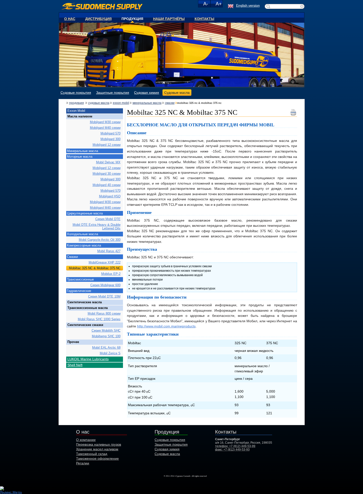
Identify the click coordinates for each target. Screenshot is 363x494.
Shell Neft (74, 365)
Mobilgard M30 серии (105, 122)
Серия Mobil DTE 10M (104, 296)
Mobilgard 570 (111, 133)
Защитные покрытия (112, 93)
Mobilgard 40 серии (107, 185)
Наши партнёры (169, 18)
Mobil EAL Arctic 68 (106, 347)
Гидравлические (79, 291)
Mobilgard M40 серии (105, 128)
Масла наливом (79, 116)
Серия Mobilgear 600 (105, 285)
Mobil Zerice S (110, 353)
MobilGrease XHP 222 (105, 262)
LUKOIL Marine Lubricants (88, 359)
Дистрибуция (98, 18)
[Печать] (293, 110)
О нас (69, 18)
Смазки (170, 103)
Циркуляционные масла (85, 213)
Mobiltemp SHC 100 (106, 336)
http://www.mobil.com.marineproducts (166, 326)
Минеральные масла (147, 103)
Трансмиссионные (80, 279)
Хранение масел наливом (97, 449)
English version (248, 5)
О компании (86, 440)
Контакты (204, 18)
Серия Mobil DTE (108, 219)
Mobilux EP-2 (111, 274)
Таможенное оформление (97, 458)
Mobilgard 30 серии (107, 173)
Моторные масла (79, 156)
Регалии (82, 463)
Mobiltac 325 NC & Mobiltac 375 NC (95, 268)
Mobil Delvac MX (108, 162)
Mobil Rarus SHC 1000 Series (99, 319)
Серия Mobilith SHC (106, 330)
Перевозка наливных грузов (98, 444)
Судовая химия (146, 93)
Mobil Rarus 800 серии (104, 313)
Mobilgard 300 (111, 139)
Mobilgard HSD (110, 196)
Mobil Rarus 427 (109, 251)
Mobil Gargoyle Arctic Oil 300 (100, 240)
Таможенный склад (91, 454)
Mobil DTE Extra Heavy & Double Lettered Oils (97, 226)
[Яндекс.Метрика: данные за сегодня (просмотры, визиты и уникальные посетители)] (11, 490)
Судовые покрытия (75, 93)
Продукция (132, 18)
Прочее (73, 342)
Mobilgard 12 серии (107, 145)
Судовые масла (177, 93)
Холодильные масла (82, 234)
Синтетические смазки (85, 325)
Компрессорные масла (84, 245)
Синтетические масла (84, 302)
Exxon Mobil (121, 103)
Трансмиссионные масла (87, 308)
